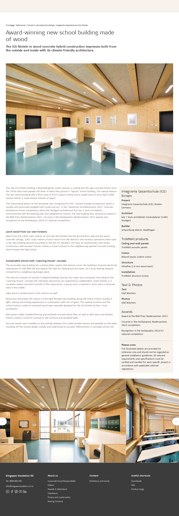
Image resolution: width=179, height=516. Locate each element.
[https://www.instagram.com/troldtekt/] (7, 491)
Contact (94, 475)
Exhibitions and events (99, 481)
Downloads (136, 481)
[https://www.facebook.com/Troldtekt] (12, 491)
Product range (137, 489)
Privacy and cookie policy (59, 497)
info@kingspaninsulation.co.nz (19, 486)
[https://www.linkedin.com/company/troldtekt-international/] (25, 491)
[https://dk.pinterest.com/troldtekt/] (16, 491)
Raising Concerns (55, 501)
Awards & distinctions (57, 489)
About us (53, 475)
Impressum (53, 493)
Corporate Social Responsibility (62, 481)
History (51, 485)
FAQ (133, 485)
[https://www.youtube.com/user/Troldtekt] (20, 491)
